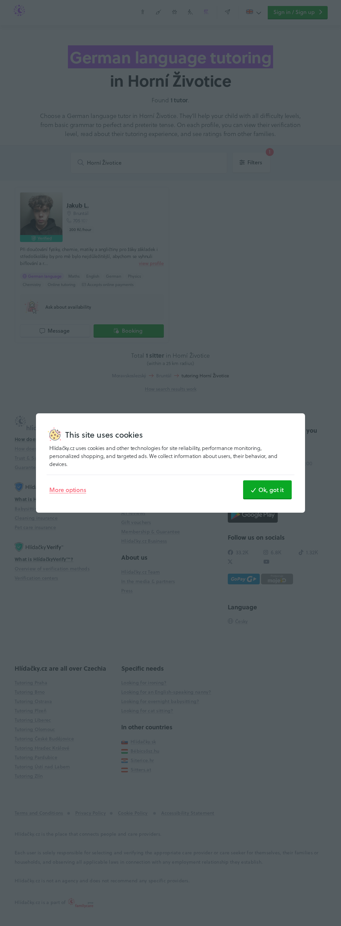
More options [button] (67, 489)
